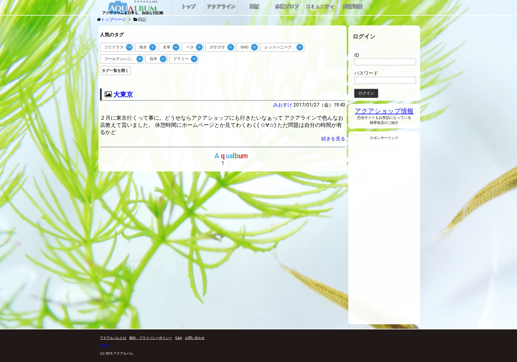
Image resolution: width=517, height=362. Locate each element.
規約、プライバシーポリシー (150, 338)
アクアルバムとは (113, 338)
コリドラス (117, 47)
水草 (170, 47)
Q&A (178, 338)
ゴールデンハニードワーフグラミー (124, 59)
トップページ (113, 19)
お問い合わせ (195, 338)
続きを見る (333, 139)
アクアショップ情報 (384, 111)
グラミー (184, 59)
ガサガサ (220, 47)
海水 (146, 47)
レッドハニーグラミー (283, 47)
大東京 (123, 94)
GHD (248, 47)
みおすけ (282, 105)
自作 (157, 59)
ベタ (193, 47)
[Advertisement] (384, 234)
